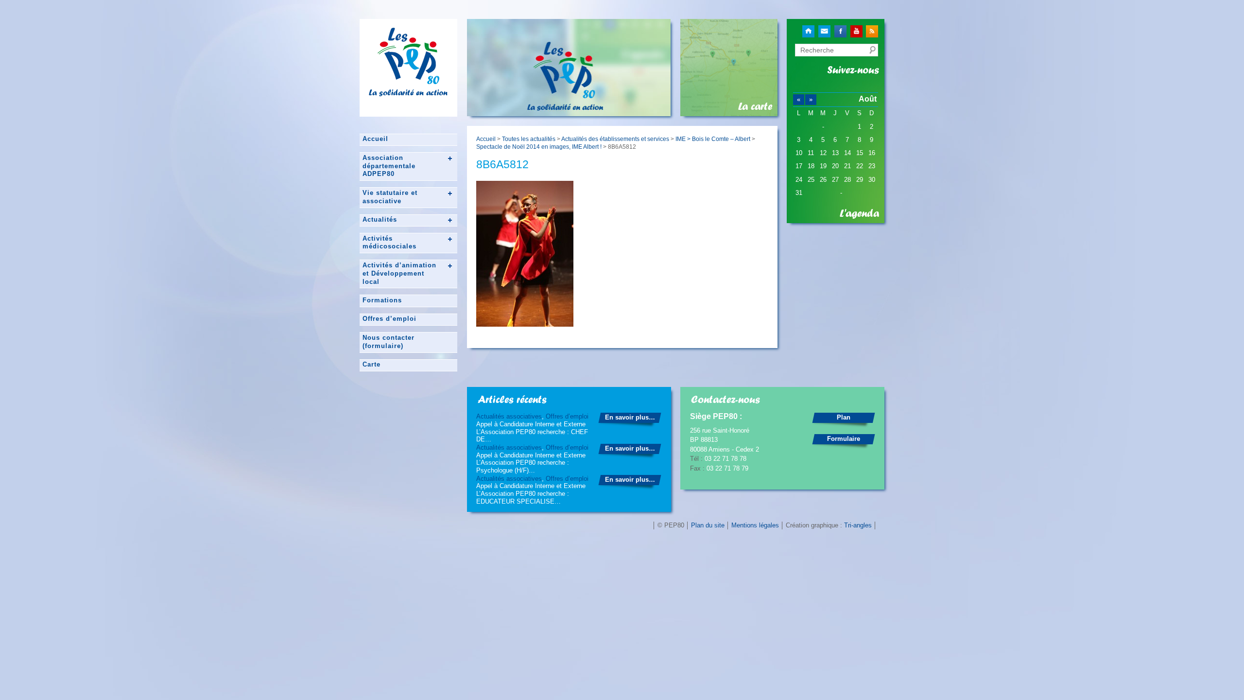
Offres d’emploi (389, 318)
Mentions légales (755, 525)
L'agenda (859, 213)
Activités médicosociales (389, 242)
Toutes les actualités (528, 139)
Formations (382, 300)
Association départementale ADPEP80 (389, 166)
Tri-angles (858, 525)
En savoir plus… (630, 417)
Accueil (375, 138)
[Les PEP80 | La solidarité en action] (408, 80)
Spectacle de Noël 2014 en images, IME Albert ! (539, 146)
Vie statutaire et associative (390, 197)
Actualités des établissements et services (615, 139)
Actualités (380, 219)
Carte (371, 364)
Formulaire (843, 438)
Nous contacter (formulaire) (389, 342)
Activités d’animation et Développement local (399, 273)
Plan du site (708, 525)
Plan (843, 417)
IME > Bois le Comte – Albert (712, 139)
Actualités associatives (509, 416)
